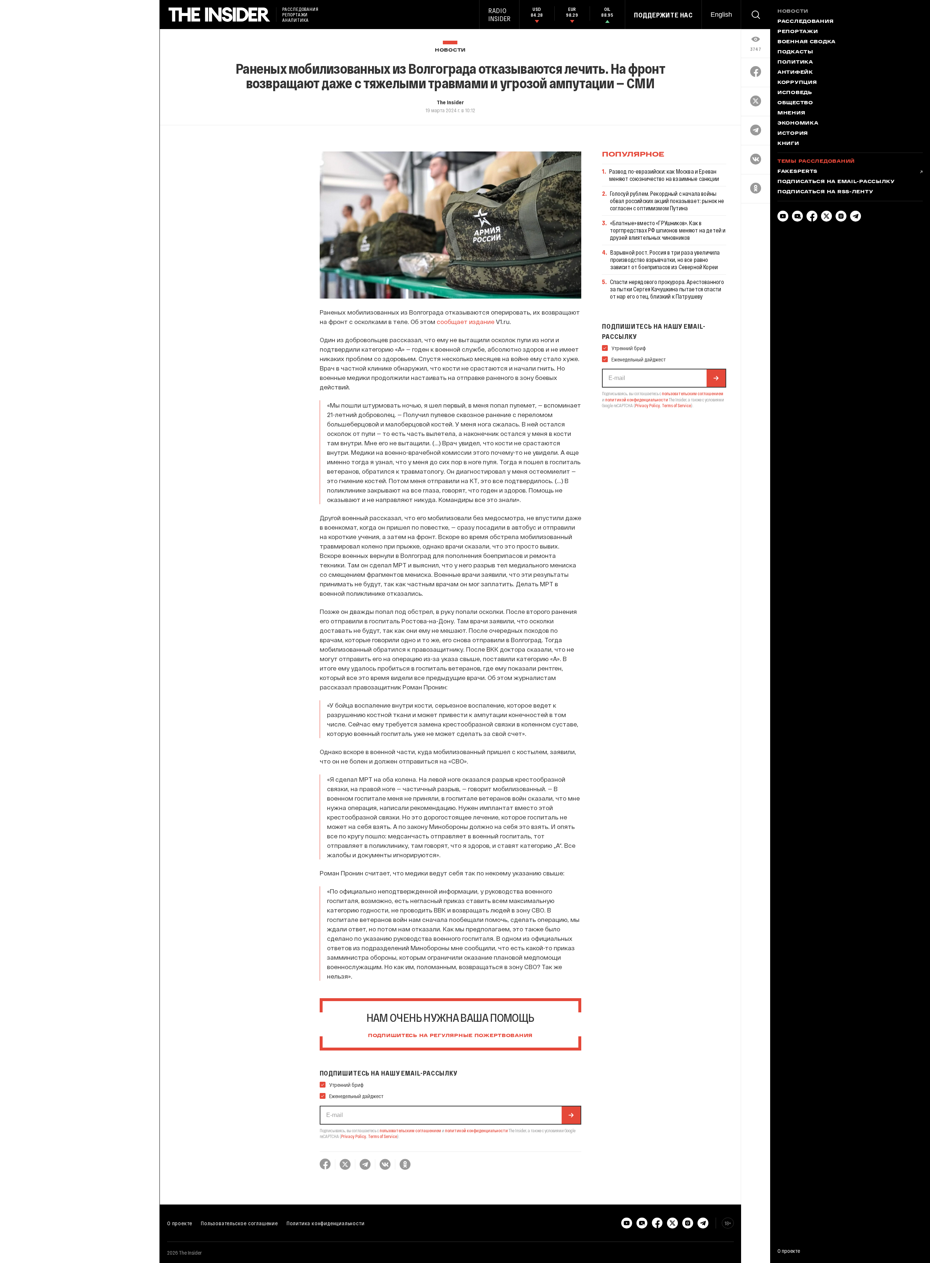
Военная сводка (806, 42)
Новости (450, 50)
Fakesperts (797, 172)
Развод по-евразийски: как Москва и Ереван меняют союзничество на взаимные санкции (664, 175)
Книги (788, 144)
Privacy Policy (353, 1136)
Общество (795, 103)
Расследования (805, 22)
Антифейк (795, 72)
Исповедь (794, 93)
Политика (795, 62)
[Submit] (571, 1115)
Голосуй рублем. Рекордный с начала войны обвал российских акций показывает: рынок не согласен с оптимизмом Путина (667, 200)
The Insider (450, 102)
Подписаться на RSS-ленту (825, 192)
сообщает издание (465, 321)
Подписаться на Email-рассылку (836, 182)
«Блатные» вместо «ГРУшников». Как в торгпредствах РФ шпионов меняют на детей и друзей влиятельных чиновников (668, 230)
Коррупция (797, 83)
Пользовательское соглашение (239, 1223)
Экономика (797, 123)
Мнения (791, 113)
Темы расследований (816, 161)
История (792, 133)
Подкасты (795, 52)
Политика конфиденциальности (326, 1223)
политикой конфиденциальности (476, 1130)
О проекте (179, 1223)
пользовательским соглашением (410, 1130)
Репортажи (797, 32)
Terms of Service (382, 1136)
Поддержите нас (663, 15)
